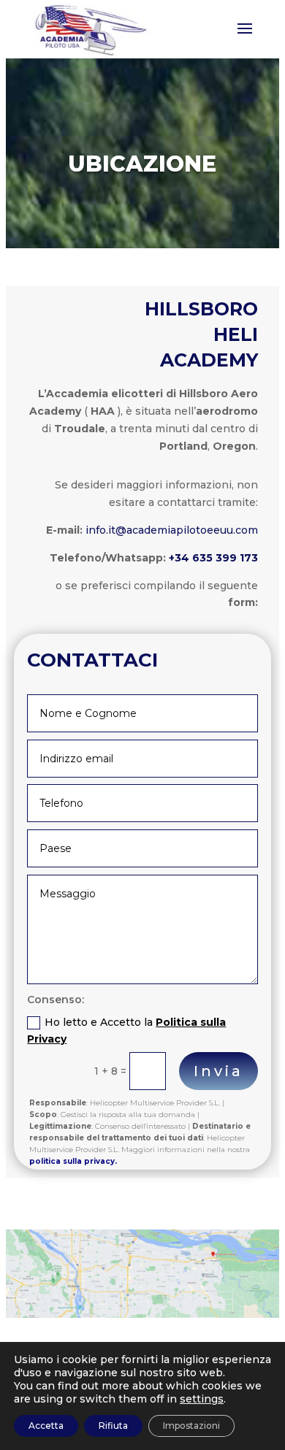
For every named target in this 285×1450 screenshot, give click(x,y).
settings (202, 1398)
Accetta (46, 1425)
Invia (218, 1071)
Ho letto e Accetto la (126, 1031)
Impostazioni (191, 1425)
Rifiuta (113, 1425)
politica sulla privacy (72, 1161)
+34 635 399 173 (213, 557)
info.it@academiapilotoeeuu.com (172, 530)
